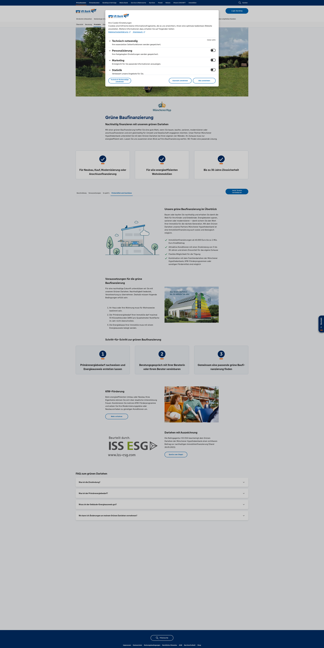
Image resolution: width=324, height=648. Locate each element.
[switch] (213, 50)
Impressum (138, 32)
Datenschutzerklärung (118, 32)
